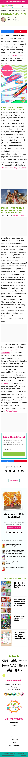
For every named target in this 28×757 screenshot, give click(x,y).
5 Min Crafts (14, 745)
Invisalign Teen (18, 215)
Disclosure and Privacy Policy (8, 755)
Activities (14, 723)
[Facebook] (14, 532)
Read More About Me (14, 527)
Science (14, 736)
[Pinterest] (21, 532)
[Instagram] (6, 532)
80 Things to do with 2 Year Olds (16, 556)
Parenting (14, 739)
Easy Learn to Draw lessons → (18, 2)
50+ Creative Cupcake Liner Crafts (20, 585)
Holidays (14, 742)
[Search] (23, 6)
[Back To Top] (4, 675)
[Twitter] (18, 532)
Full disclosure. (11, 411)
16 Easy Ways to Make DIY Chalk (19, 618)
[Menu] (26, 6)
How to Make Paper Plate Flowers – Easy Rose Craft (14, 545)
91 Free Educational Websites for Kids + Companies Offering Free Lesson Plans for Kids (15, 552)
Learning (14, 732)
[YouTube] (10, 532)
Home (2, 10)
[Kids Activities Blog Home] (7, 6)
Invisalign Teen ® (18, 55)
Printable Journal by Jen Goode (14, 168)
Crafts (14, 729)
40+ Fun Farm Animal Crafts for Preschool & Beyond (19, 602)
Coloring (14, 726)
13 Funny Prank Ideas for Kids (15, 567)
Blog (6, 10)
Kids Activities (12, 10)
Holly (9, 17)
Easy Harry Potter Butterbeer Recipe (15, 562)
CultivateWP (23, 755)
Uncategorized (14, 480)
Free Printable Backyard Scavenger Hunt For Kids (19, 636)
